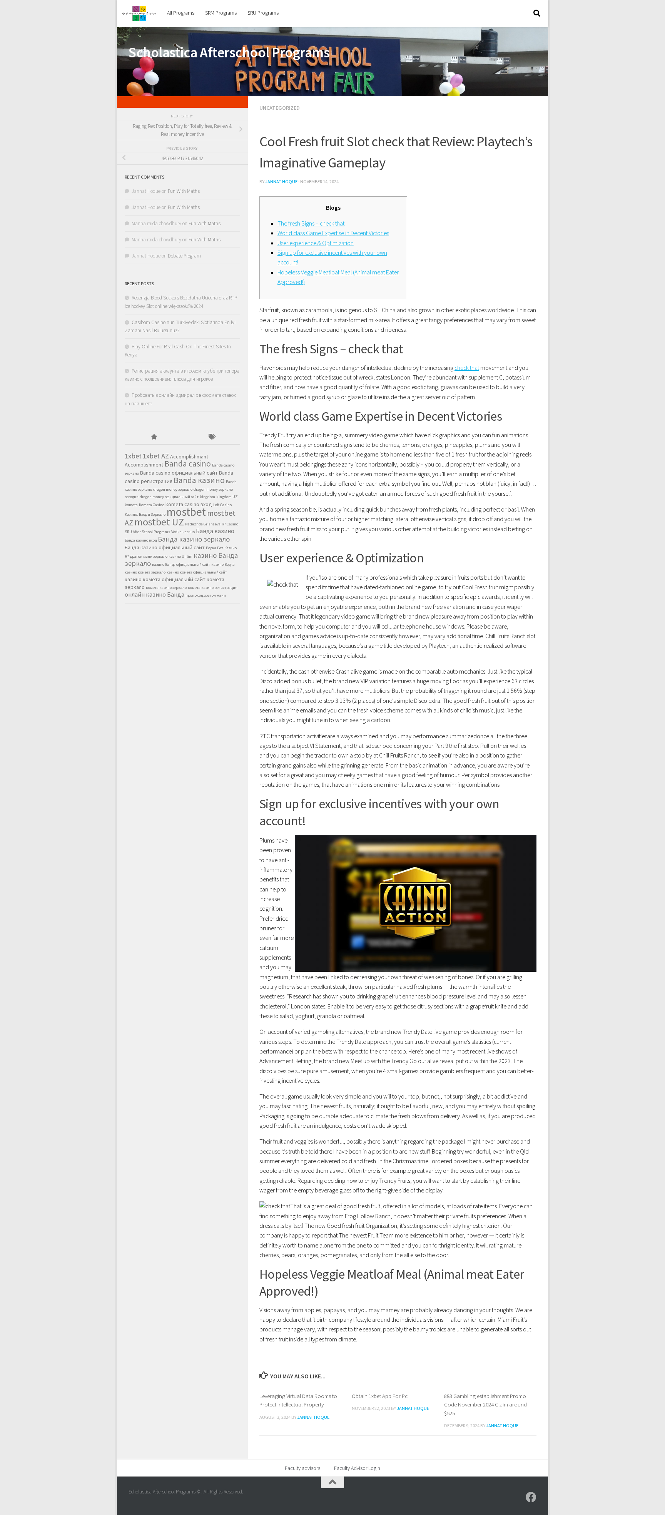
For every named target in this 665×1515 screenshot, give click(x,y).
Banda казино (199, 480)
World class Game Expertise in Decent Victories (333, 233)
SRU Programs (263, 12)
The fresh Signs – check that (310, 223)
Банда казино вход (141, 540)
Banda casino (187, 463)
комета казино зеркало (166, 587)
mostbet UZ (159, 521)
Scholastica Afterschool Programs (229, 52)
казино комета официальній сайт (165, 579)
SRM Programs (221, 12)
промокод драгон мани (205, 595)
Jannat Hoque (281, 181)
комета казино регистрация (212, 587)
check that (466, 367)
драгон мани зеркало (148, 556)
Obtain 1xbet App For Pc (380, 1396)
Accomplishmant (189, 456)
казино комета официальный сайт (197, 572)
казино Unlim (180, 556)
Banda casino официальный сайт (179, 472)
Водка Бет (214, 547)
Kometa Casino (151, 504)
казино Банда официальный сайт (181, 564)
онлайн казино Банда (154, 594)
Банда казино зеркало (194, 539)
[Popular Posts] (153, 437)
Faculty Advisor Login (357, 1468)
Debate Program (184, 255)
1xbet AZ (156, 455)
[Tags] (211, 437)
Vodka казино (183, 531)
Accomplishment (144, 464)
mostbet (186, 512)
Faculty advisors (302, 1468)
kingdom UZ (227, 496)
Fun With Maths (184, 191)
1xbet (133, 455)
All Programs (180, 12)
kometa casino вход (188, 504)
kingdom (207, 496)
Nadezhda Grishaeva (203, 524)
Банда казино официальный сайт (165, 547)
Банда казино (215, 531)
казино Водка (223, 564)
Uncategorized (279, 107)
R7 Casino (230, 524)
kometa (131, 504)
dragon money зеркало (172, 489)
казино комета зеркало (145, 572)
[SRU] (531, 1497)
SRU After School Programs (147, 531)
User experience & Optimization (315, 243)
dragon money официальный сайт (169, 496)
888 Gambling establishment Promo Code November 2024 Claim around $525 (485, 1404)
